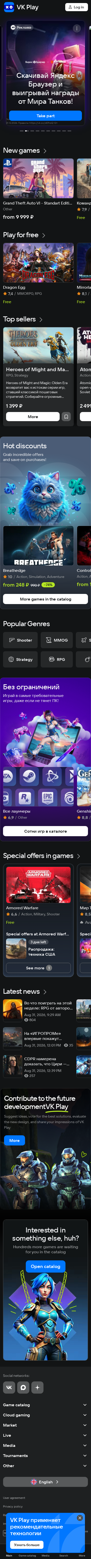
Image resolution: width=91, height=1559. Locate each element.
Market (10, 1425)
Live (7, 1435)
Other (8, 1465)
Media (9, 1445)
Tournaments (15, 1455)
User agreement (14, 1498)
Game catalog (16, 1404)
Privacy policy (13, 1506)
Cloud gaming (16, 1414)
